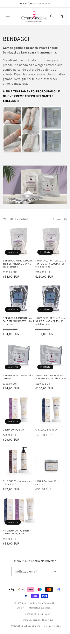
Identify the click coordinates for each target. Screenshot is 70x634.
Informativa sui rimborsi (40, 607)
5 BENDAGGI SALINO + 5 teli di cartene (18, 377)
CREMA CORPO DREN (46, 429)
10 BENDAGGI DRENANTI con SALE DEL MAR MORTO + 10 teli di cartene (50, 321)
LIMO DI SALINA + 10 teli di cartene (49, 483)
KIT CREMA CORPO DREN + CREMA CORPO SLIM (17, 532)
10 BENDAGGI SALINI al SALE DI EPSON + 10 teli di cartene (50, 377)
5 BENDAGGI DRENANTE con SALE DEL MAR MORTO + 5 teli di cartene (18, 321)
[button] (8, 16)
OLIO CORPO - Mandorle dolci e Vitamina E (18, 483)
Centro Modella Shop (32, 603)
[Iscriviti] (54, 571)
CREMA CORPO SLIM (13, 429)
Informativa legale (53, 625)
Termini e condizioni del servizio (36, 619)
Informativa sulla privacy (37, 613)
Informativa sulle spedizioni (25, 625)
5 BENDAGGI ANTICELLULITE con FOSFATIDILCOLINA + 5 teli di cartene (17, 263)
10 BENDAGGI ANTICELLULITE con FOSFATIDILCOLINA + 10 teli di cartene (50, 263)
